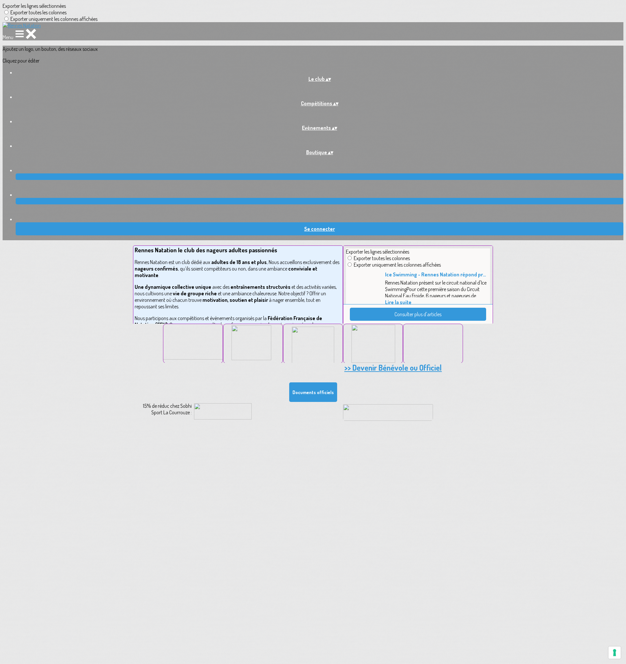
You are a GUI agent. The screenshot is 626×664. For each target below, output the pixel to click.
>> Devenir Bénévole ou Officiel (393, 367)
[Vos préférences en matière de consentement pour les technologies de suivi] (614, 652)
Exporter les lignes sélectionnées (34, 6)
